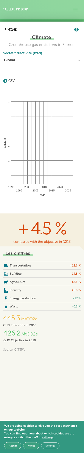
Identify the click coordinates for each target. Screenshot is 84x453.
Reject (31, 445)
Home (12, 29)
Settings (50, 445)
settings (47, 437)
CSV (11, 81)
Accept (13, 445)
